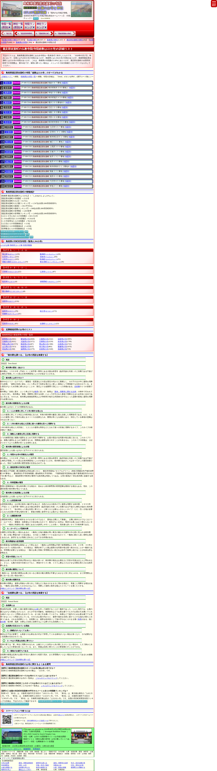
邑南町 (49, 259)
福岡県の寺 (25, 349)
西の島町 (12, 291)
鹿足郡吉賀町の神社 (75, 40)
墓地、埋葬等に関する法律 (65, 392)
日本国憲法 (5, 765)
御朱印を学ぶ (6, 769)
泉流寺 (9, 152)
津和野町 (49, 282)
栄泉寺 (8, 88)
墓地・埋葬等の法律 (60, 763)
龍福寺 (9, 181)
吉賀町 (48, 323)
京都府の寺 (6, 341)
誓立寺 (9, 142)
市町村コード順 (16, 245)
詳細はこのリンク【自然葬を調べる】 (15, 660)
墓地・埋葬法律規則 (26, 763)
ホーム (36, 18)
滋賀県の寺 (62, 339)
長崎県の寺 (62, 349)
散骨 (36, 392)
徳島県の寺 (25, 347)
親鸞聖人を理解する (78, 767)
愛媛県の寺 (62, 347)
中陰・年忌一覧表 (42, 765)
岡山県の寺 (43, 344)
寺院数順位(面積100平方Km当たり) (14, 237)
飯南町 (49, 254)
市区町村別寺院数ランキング (12, 231)
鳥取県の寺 (25, 344)
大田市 (8, 259)
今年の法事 (5, 763)
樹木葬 (3, 622)
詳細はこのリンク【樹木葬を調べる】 (15, 588)
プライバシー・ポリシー (11, 749)
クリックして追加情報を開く (13, 758)
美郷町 (10, 314)
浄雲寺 (9, 127)
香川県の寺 (43, 347)
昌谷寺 (8, 122)
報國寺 (9, 166)
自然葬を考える (24, 767)
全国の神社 (32, 40)
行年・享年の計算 (77, 765)
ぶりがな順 (4, 245)
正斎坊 (9, 132)
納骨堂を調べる (41, 763)
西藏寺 (9, 137)
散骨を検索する (41, 767)
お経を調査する (6, 767)
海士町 (9, 254)
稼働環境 (27, 749)
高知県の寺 (6, 349)
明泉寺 (9, 176)
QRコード (61, 715)
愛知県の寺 (25, 339)
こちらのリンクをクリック (46, 678)
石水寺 (9, 147)
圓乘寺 (8, 93)
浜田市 (8, 301)
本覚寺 (9, 171)
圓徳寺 (8, 102)
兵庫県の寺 (43, 341)
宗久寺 (8, 112)
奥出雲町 (50, 262)
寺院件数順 (27, 245)
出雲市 (8, 257)
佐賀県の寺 (43, 349)
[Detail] (16, 83)
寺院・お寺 (23, 765)
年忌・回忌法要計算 (78, 763)
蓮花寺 (9, 186)
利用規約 (36, 749)
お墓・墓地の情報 (59, 767)
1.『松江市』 (8, 33)
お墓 (36, 609)
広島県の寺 (62, 344)
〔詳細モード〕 (6, 77)
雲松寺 (8, 83)
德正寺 (9, 161)
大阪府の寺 (25, 341)
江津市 (46, 272)
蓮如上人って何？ (25, 769)
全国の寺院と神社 (10, 40)
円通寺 (8, 98)
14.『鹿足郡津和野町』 (25, 33)
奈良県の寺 (62, 341)
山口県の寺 (6, 347)
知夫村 (8, 282)
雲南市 (47, 257)
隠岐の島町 (13, 262)
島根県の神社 (52, 40)
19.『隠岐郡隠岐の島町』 (64, 33)
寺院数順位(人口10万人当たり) (12, 234)
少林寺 (8, 117)
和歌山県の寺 (7, 344)
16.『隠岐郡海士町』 (43, 33)
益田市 (8, 311)
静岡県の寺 (6, 339)
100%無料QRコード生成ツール (37, 720)
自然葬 (77, 386)
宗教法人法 (57, 765)
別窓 (26, 231)
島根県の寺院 (21, 42)
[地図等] (64, 83)
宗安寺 (8, 107)
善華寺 (9, 157)
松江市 (46, 311)
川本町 (10, 272)
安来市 (8, 323)
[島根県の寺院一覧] (28, 77)
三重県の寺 (43, 339)
